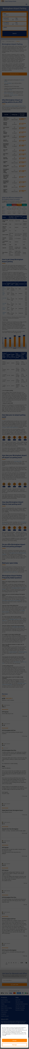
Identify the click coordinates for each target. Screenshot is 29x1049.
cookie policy (7, 1034)
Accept (15, 1040)
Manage (14, 1044)
